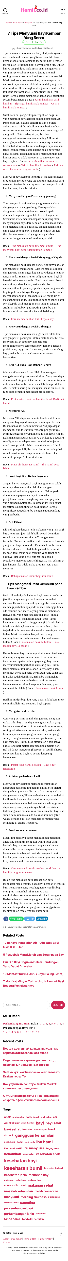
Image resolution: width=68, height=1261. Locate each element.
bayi (40, 1123)
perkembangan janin (19, 1213)
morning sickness (34, 1197)
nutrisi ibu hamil (11, 1202)
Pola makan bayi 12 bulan (36, 642)
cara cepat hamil (44, 1129)
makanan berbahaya (15, 1180)
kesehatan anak (48, 1154)
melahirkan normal (47, 1191)
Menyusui (28, 22)
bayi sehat (12, 1129)
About (6, 1239)
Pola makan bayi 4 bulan (50, 688)
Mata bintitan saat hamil (25, 464)
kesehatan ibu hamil (53, 1168)
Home (8, 22)
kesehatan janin (15, 1175)
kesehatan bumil (23, 1168)
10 (29, 1032)
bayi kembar (16, 927)
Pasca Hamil (18, 22)
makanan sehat (40, 1185)
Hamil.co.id (17, 1233)
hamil (20, 1142)
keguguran (52, 1148)
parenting (27, 1203)
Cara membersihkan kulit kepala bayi (33, 319)
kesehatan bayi (29, 927)
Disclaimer (16, 1239)
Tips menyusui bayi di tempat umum (32, 245)
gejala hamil (9, 1142)
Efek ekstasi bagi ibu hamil (27, 399)
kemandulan (28, 1154)
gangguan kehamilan (34, 1135)
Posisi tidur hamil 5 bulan (26, 764)
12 (37, 1032)
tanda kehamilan (33, 1219)
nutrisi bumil (54, 1197)
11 (33, 1032)
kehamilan (12, 1154)
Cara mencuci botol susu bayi (28, 868)
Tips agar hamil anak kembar (31, 103)
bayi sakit (53, 1123)
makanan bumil (35, 1180)
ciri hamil (8, 1135)
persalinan (41, 1213)
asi (9, 927)
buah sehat (27, 1129)
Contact (7, 1242)
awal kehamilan (27, 1123)
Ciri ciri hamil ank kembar (35, 165)
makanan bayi (39, 1175)
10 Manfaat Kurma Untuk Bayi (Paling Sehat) (33, 974)
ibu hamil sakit (13, 1148)
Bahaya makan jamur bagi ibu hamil (32, 576)
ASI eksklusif (12, 1123)
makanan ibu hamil (15, 1185)
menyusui (41, 927)
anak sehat (46, 1117)
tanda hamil (12, 1219)
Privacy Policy (45, 1239)
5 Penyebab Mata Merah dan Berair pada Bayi (33, 954)
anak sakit (32, 1117)
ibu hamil (44, 1142)
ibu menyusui (34, 1148)
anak (7, 1117)
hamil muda (29, 1142)
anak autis (18, 1117)
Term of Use (30, 1239)
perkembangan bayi (18, 1208)
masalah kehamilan (18, 1191)
